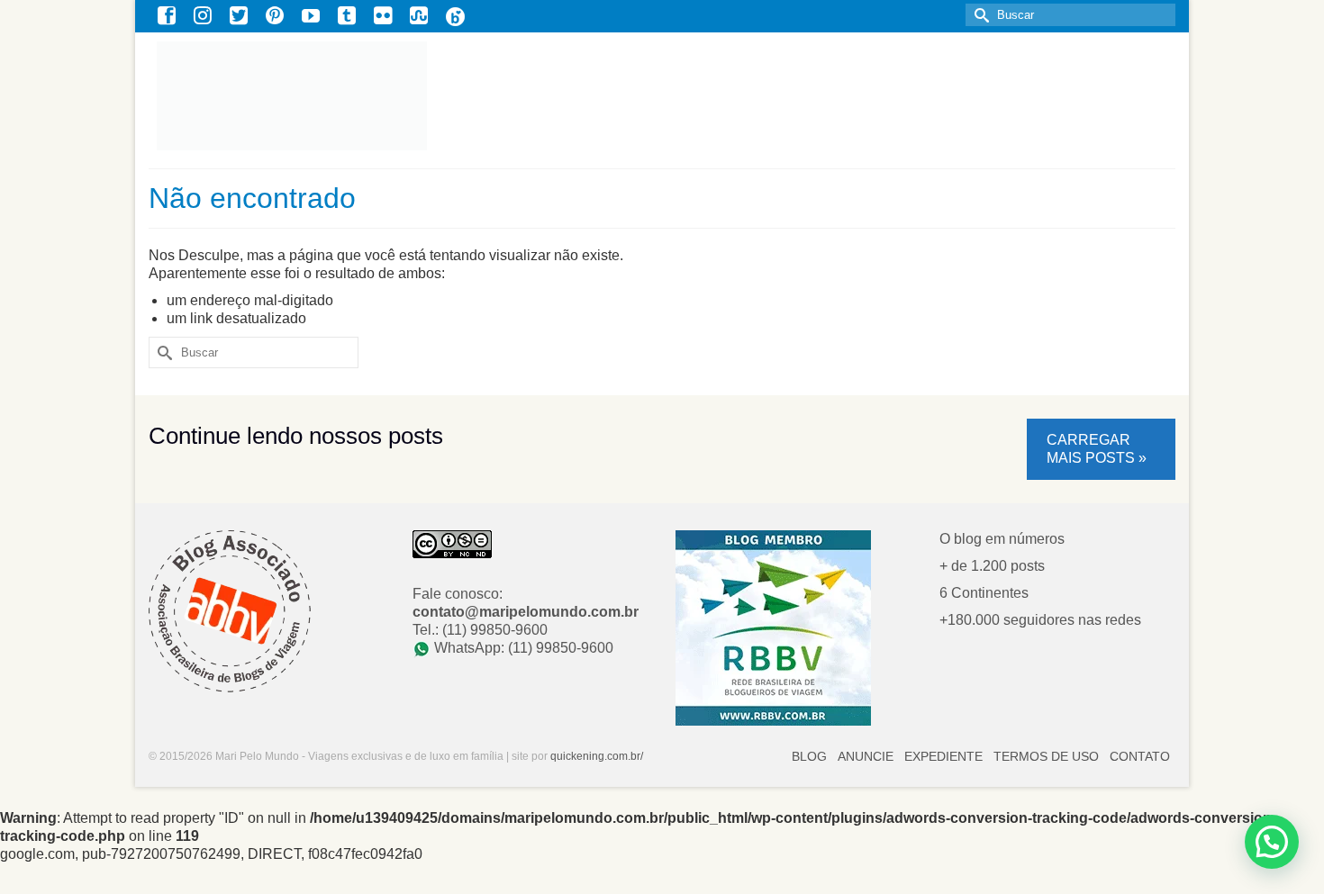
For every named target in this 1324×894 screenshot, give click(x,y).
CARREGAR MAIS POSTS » (1097, 448)
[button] (1272, 842)
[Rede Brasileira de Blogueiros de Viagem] (773, 627)
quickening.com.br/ (596, 756)
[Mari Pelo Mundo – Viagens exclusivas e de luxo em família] (398, 95)
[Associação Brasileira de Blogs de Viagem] (230, 610)
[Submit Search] (979, 15)
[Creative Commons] (452, 543)
